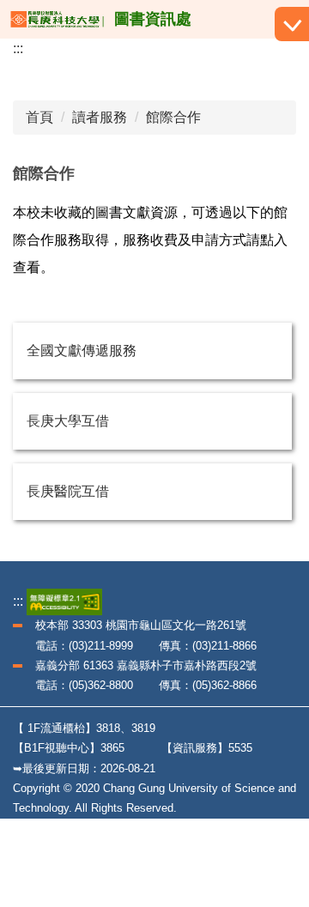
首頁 (39, 117)
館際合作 (173, 117)
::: (18, 48)
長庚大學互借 (68, 421)
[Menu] (292, 24)
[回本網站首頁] (57, 19)
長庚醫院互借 (68, 491)
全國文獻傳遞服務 (81, 350)
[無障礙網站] (64, 601)
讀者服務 (99, 117)
